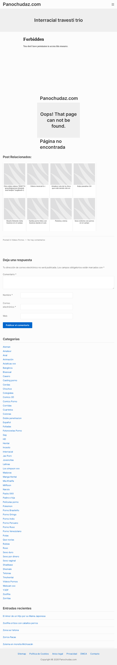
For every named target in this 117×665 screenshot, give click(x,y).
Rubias (6, 543)
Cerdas (6, 384)
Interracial (8, 451)
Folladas (7, 426)
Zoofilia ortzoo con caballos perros (20, 623)
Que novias (8, 539)
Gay (5, 435)
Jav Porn (7, 456)
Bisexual (7, 372)
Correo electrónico (9, 305)
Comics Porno (10, 401)
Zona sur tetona (11, 630)
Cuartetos (8, 409)
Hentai (6, 443)
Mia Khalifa (8, 481)
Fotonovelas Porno (12, 430)
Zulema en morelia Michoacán (18, 644)
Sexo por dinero (11, 556)
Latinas (6, 464)
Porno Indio (9, 518)
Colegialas (8, 393)
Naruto (6, 489)
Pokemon (7, 506)
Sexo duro (8, 552)
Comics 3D (8, 397)
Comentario (9, 274)
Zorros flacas (9, 637)
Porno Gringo (9, 514)
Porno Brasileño (11, 510)
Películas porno (11, 502)
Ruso (5, 548)
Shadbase (8, 564)
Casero (6, 376)
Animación (8, 359)
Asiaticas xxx (9, 363)
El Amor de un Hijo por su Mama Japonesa (24, 616)
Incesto (6, 447)
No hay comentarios (36, 240)
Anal (5, 355)
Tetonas (7, 573)
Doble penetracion (12, 418)
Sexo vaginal (9, 560)
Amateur (7, 351)
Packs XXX (8, 493)
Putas (6, 535)
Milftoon (7, 485)
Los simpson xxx (11, 468)
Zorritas (7, 598)
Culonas (7, 414)
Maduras (7, 472)
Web (5, 316)
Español (7, 422)
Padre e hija (9, 497)
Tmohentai (8, 577)
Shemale (7, 569)
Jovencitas (8, 460)
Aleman (6, 346)
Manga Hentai (10, 476)
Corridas (7, 405)
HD (4, 439)
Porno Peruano (10, 523)
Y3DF (6, 590)
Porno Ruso (9, 527)
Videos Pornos (18, 240)
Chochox (7, 388)
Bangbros (8, 368)
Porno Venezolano (12, 531)
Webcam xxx (9, 585)
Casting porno (10, 380)
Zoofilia (6, 594)
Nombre (8, 295)
